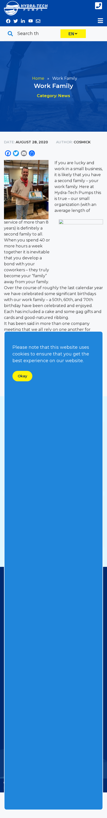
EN (71, 34)
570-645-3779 (99, 6)
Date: (10, 142)
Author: (64, 142)
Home (38, 78)
